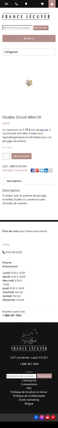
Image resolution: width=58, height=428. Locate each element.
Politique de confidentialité (29, 396)
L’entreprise (29, 380)
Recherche (40, 27)
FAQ (29, 388)
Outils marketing (29, 399)
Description (14, 181)
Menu (30, 38)
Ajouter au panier (21, 156)
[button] (29, 129)
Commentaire (29, 384)
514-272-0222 (13, 252)
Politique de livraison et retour (29, 392)
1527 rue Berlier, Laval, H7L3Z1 (29, 357)
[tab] (14, 181)
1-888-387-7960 (11, 315)
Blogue (29, 403)
